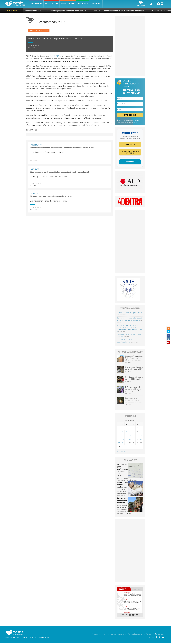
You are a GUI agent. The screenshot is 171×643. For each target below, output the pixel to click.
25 (123, 443)
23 (141, 439)
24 (119, 443)
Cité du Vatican (51, 4)
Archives (35, 169)
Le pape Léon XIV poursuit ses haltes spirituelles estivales (122, 502)
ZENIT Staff (31, 47)
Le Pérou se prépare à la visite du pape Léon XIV (44, 11)
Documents (83, 4)
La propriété (112, 634)
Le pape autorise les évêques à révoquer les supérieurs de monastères (133, 400)
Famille (34, 193)
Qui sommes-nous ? (99, 634)
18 (123, 439)
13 (130, 435)
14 (133, 435)
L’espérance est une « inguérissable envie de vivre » (51, 196)
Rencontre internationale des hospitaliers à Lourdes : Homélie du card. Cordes (62, 148)
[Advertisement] (69, 227)
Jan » (123, 451)
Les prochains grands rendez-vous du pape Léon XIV (122, 487)
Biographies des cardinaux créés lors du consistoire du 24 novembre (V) (59, 172)
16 (141, 435)
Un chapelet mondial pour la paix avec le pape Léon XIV (134, 368)
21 (133, 439)
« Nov (119, 451)
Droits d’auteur (146, 634)
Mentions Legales (134, 634)
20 (130, 439)
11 (123, 435)
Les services (121, 634)
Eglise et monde (68, 4)
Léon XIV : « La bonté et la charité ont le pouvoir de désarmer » (95, 11)
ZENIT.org (58, 56)
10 (119, 435)
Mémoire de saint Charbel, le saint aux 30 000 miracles (134, 378)
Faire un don (96, 4)
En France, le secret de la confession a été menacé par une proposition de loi (133, 389)
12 (126, 435)
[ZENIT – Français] (17, 4)
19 (126, 439)
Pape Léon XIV (36, 4)
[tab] (123, 589)
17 (119, 439)
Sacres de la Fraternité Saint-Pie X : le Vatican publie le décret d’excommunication (134, 358)
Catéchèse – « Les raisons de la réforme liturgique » (149, 11)
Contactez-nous (158, 634)
